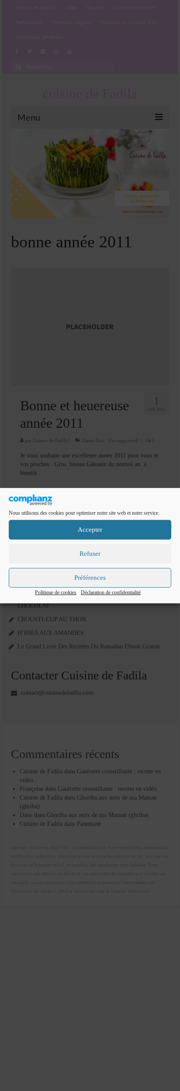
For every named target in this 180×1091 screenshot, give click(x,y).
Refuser (90, 553)
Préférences (90, 577)
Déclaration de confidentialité (111, 592)
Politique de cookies (55, 592)
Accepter (90, 529)
